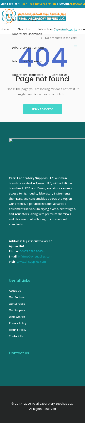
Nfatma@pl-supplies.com (35, 256)
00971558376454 (32, 251)
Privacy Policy (17, 323)
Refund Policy (17, 330)
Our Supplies (17, 310)
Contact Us (16, 336)
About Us (15, 290)
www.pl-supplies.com (31, 261)
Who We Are (17, 317)
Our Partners (17, 297)
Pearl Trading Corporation (38, 4)
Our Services (17, 304)
